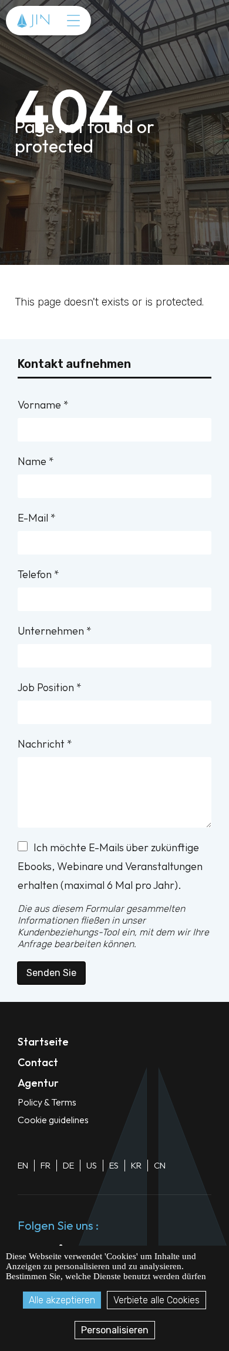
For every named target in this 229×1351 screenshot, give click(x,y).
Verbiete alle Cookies (156, 1300)
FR (45, 1165)
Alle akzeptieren (62, 1300)
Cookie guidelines (53, 1120)
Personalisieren (115, 1330)
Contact (38, 1062)
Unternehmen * (55, 631)
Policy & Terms (47, 1102)
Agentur (38, 1083)
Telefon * (38, 574)
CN (160, 1165)
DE (68, 1165)
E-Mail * (37, 518)
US (91, 1165)
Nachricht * (45, 744)
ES (114, 1165)
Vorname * (43, 404)
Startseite (43, 1041)
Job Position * (50, 687)
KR (136, 1165)
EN (23, 1165)
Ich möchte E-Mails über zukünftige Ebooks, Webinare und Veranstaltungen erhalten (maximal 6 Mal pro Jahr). (110, 866)
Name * (36, 461)
